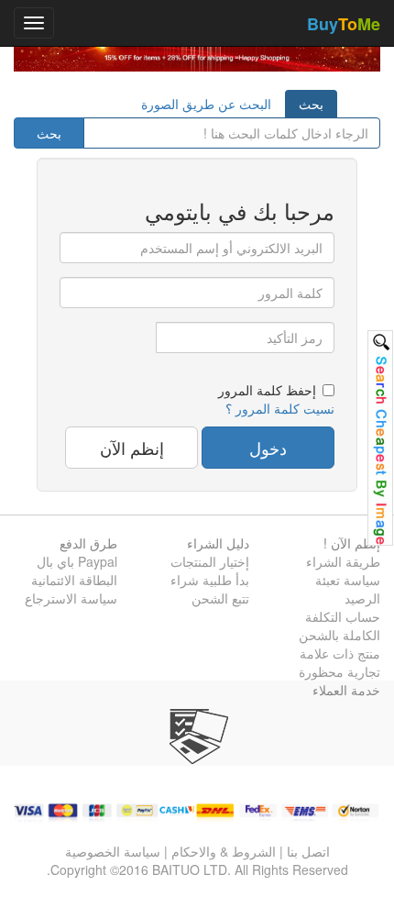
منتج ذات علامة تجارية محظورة (339, 662)
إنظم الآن (132, 448)
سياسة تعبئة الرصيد (347, 588)
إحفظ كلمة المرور (267, 390)
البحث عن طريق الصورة (206, 103)
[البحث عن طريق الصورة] (380, 438)
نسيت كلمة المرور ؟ (279, 408)
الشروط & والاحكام (223, 851)
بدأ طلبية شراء (209, 579)
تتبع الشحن (220, 598)
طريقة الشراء (343, 561)
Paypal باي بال (77, 561)
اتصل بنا (308, 851)
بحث (311, 103)
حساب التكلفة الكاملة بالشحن (339, 625)
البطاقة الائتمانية (74, 579)
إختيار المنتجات (209, 561)
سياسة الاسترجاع (71, 598)
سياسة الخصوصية (112, 851)
